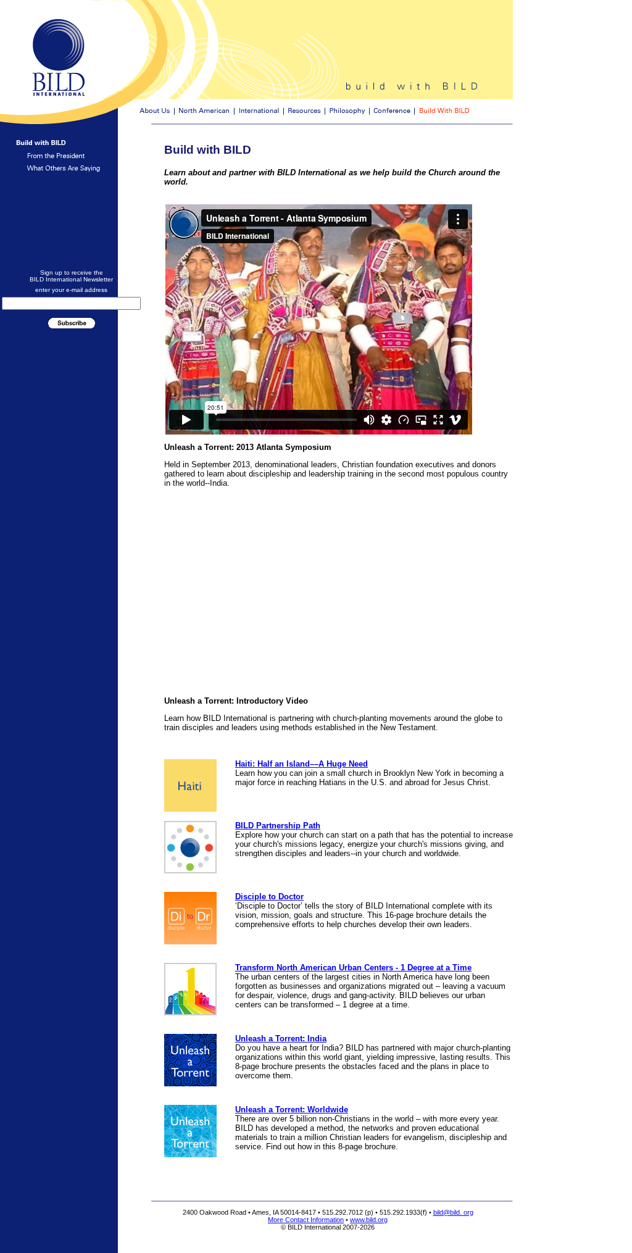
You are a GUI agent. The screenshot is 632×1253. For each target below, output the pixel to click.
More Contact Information (306, 1219)
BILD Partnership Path (277, 825)
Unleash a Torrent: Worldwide (291, 1109)
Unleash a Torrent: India (280, 1038)
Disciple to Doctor (269, 896)
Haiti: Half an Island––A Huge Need (301, 763)
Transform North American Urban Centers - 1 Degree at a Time (353, 967)
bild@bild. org (453, 1212)
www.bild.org (369, 1219)
